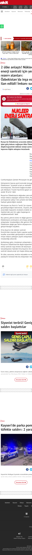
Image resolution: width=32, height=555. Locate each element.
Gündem (7, 11)
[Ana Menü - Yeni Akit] (2, 11)
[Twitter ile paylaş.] (31, 367)
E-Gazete (26, 517)
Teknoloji (27, 11)
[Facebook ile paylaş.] (27, 88)
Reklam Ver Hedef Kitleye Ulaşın (19, 537)
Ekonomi (20, 11)
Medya (20, 506)
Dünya (4, 58)
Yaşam (26, 506)
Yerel (3, 421)
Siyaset (13, 11)
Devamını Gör (20, 380)
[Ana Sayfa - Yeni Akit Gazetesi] (4, 2)
